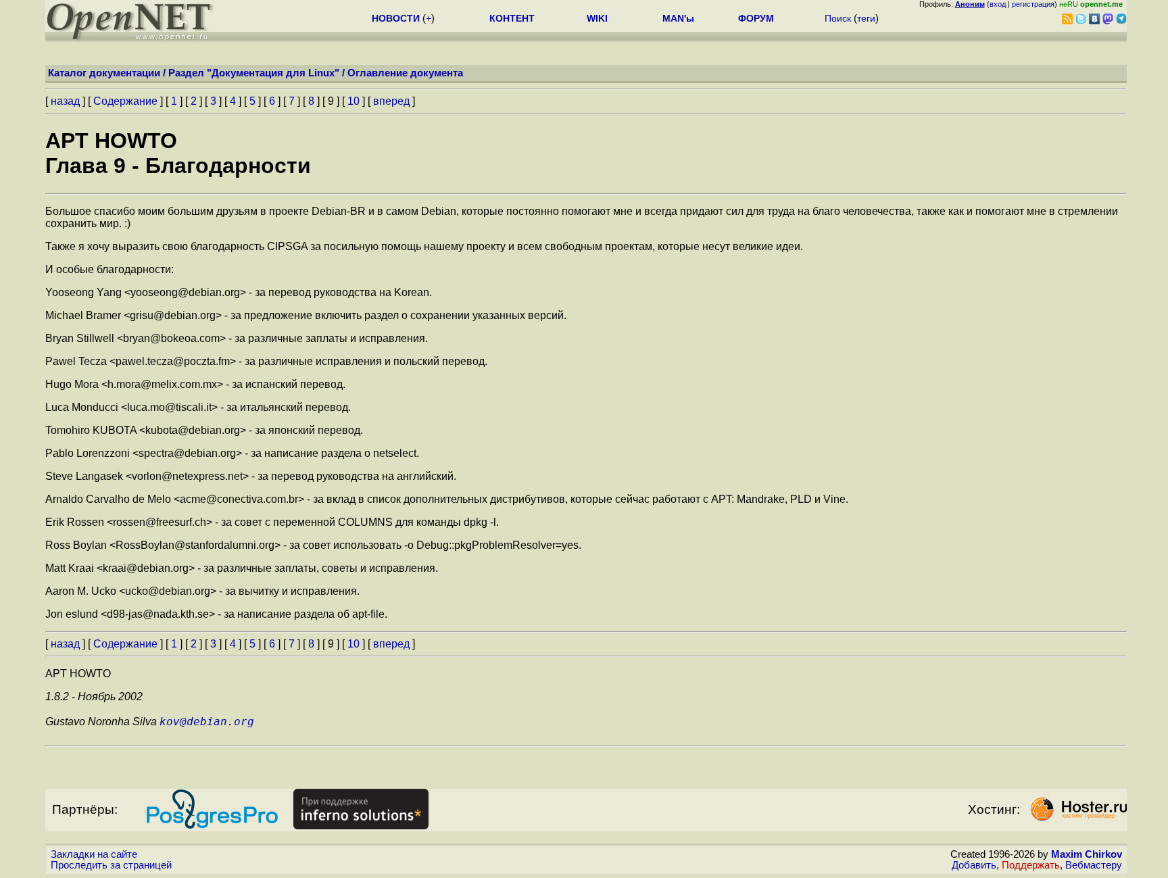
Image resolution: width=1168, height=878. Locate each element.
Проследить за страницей (111, 865)
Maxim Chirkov (1086, 854)
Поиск (838, 18)
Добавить (974, 865)
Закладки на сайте (94, 854)
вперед (391, 101)
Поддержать (1031, 865)
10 (353, 101)
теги (866, 18)
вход (998, 4)
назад (65, 101)
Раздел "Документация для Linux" (253, 73)
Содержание (125, 101)
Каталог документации (104, 73)
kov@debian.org (207, 721)
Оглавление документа (405, 73)
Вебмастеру (1093, 865)
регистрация (1033, 4)
